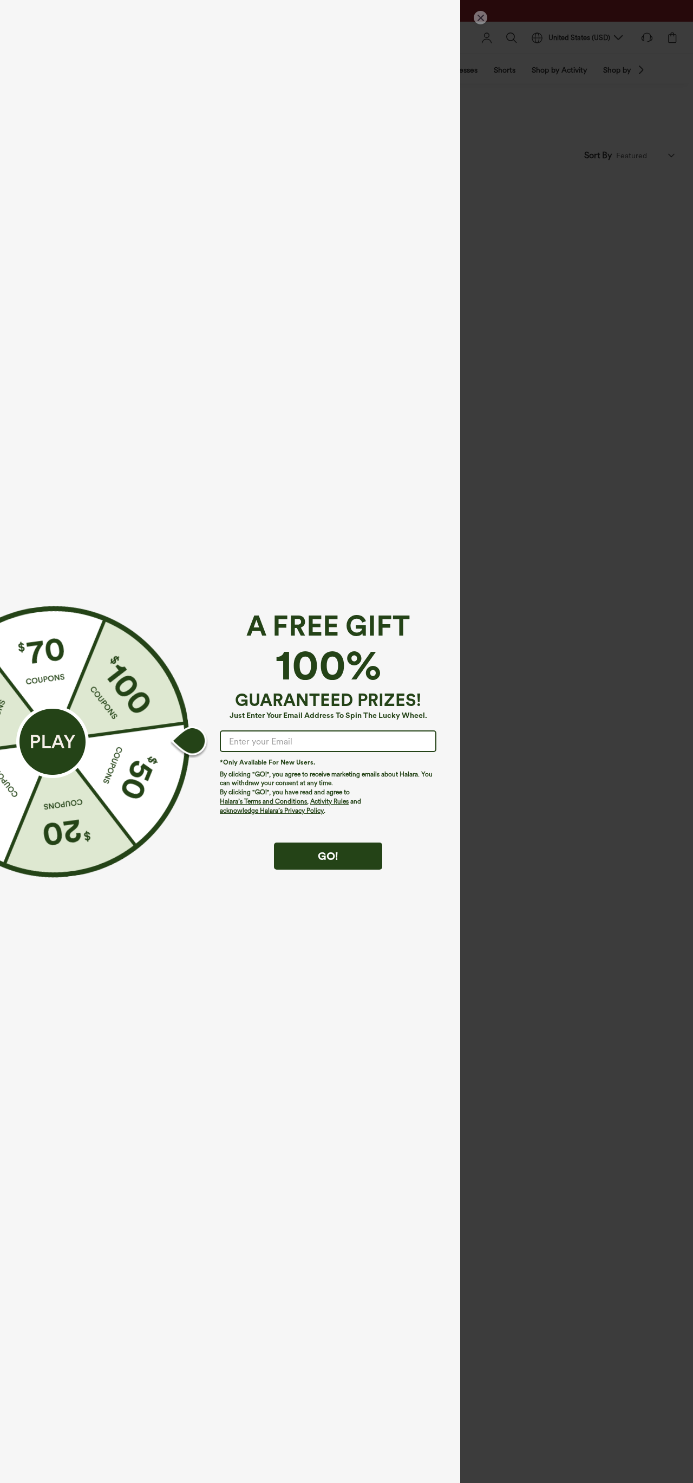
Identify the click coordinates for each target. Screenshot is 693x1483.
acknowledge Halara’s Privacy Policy (272, 810)
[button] (52, 741)
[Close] (480, 17)
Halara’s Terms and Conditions (263, 801)
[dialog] (346, 741)
